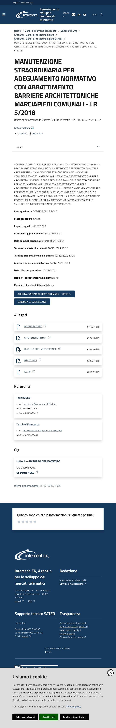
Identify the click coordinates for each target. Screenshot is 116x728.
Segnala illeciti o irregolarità (73, 626)
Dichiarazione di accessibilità (73, 637)
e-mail (18, 601)
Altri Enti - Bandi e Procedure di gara (34, 35)
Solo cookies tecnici (25, 717)
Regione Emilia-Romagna (22, 2)
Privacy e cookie (67, 633)
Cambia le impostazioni (74, 717)
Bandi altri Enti (69, 31)
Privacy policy (74, 706)
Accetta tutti (49, 717)
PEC (30, 601)
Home (17, 31)
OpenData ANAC (25, 473)
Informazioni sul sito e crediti (73, 580)
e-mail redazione (75, 583)
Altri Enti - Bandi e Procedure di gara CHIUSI (38, 39)
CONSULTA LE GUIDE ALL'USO (32, 302)
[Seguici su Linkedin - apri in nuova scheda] (78, 14)
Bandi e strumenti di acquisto (40, 31)
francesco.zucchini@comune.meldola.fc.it (42, 430)
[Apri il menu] (4, 14)
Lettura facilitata (22, 128)
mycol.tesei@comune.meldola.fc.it (39, 404)
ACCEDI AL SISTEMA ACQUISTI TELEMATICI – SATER (43, 294)
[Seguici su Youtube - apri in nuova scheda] (83, 14)
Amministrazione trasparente (73, 623)
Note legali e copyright (70, 630)
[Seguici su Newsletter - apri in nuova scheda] (72, 14)
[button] (101, 14)
